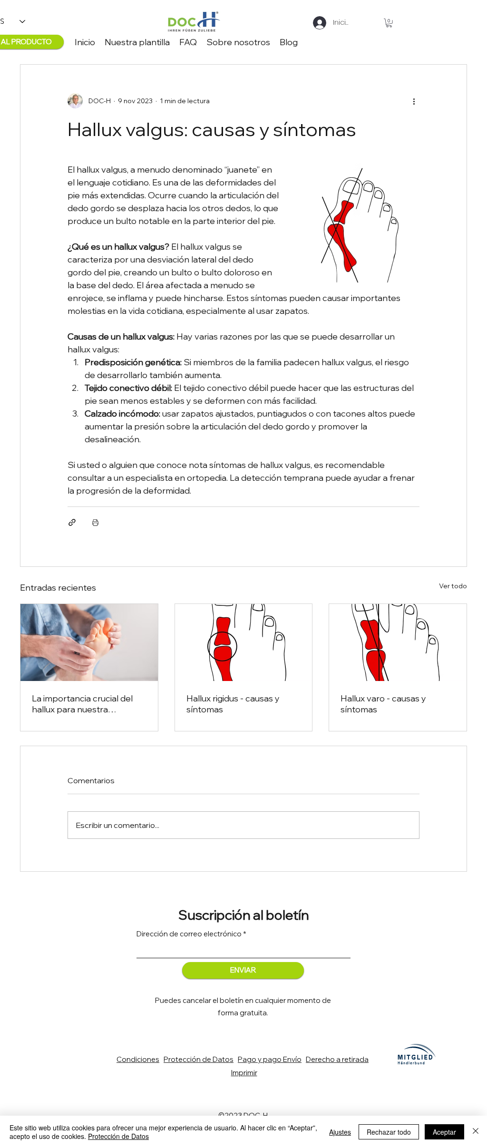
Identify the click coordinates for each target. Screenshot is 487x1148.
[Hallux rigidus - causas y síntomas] (243, 642)
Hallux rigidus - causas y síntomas (233, 704)
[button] (389, 23)
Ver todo (453, 586)
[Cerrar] (475, 1131)
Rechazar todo (389, 1132)
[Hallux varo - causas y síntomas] (398, 642)
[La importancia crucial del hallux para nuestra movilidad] (89, 642)
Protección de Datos (118, 1136)
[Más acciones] (413, 101)
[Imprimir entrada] (95, 522)
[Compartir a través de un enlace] (72, 522)
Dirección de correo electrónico (189, 933)
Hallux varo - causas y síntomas (383, 704)
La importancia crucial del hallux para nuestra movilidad (82, 704)
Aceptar (444, 1132)
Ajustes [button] (340, 1132)
